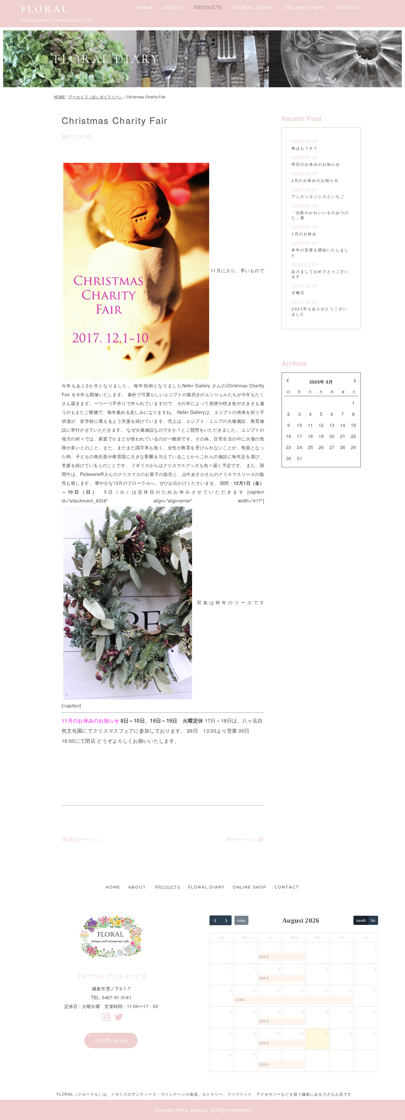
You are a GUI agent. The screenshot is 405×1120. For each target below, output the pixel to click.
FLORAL (45, 9)
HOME (144, 7)
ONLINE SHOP (304, 7)
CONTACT (347, 7)
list (373, 920)
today (241, 920)
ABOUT (173, 7)
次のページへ (241, 839)
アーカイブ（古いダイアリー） (95, 96)
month (361, 920)
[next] (226, 920)
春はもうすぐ (304, 148)
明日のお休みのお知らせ (315, 164)
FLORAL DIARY (253, 7)
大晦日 (298, 293)
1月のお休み (304, 234)
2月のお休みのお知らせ (315, 180)
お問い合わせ (114, 1040)
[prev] (215, 920)
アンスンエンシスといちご (318, 196)
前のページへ (84, 839)
